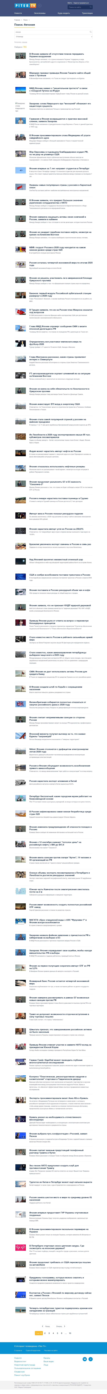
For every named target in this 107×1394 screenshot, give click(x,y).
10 (70, 1333)
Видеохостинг (20, 1361)
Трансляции (87, 13)
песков (24, 42)
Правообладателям (33, 1350)
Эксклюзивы (39, 13)
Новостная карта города (24, 1365)
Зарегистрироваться (81, 3)
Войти (70, 3)
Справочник (19, 1372)
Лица (46, 1365)
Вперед (59, 1326)
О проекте (18, 1350)
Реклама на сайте (50, 1350)
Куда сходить (64, 13)
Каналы (47, 1358)
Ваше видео (49, 1361)
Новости (18, 13)
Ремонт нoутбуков (22, 1375)
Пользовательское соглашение (27, 1368)
